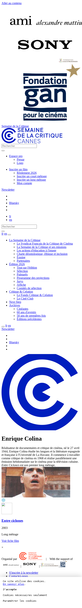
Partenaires (23, 260)
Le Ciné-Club (25, 298)
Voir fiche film (10, 540)
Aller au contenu (12, 3)
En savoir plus (13, 584)
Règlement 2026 (27, 172)
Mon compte (24, 183)
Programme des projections (33, 278)
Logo (20, 163)
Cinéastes (22, 308)
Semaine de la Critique (15, 126)
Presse (20, 159)
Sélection (22, 271)
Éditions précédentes (29, 319)
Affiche (21, 284)
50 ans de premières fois (31, 315)
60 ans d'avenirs (26, 312)
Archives (14, 305)
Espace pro (16, 156)
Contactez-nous (18, 576)
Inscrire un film (18, 169)
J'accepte (10, 589)
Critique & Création (21, 291)
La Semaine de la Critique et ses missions (41, 247)
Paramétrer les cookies (19, 600)
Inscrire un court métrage (32, 176)
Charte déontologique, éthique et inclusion (42, 253)
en (10, 219)
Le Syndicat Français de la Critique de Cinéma (45, 243)
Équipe (21, 257)
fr (10, 216)
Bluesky (14, 203)
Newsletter (8, 189)
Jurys (20, 281)
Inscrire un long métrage (31, 179)
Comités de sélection (29, 288)
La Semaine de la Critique (24, 240)
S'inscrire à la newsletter (23, 572)
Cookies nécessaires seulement (25, 595)
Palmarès (22, 274)
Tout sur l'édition (27, 267)
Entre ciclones (12, 521)
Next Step (15, 302)
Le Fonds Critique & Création (35, 295)
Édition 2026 (17, 264)
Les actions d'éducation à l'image (36, 250)
